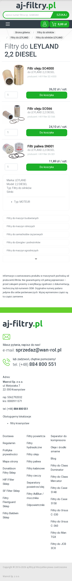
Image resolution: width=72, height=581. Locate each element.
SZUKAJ (62, 15)
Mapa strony (10, 461)
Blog (53, 458)
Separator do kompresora (59, 438)
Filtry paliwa (34, 461)
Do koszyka (47, 95)
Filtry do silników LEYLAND (49, 37)
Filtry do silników (45, 32)
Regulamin (9, 443)
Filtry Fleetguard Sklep (9, 502)
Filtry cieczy (34, 475)
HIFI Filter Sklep (8, 482)
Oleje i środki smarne (58, 449)
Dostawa (8, 436)
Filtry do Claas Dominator (59, 467)
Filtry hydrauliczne (34, 445)
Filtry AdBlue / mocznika (35, 496)
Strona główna (22, 32)
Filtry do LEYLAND (19, 37)
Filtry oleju (33, 454)
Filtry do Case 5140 (59, 490)
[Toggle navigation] (8, 24)
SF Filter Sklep (11, 491)
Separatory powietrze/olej (35, 484)
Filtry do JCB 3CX (58, 546)
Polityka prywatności (10, 452)
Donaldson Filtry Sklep (9, 470)
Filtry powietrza (36, 436)
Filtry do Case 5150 (59, 501)
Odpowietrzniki (35, 505)
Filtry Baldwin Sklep (10, 515)
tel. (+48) (15, 408)
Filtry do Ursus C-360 (59, 523)
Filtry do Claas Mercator (59, 479)
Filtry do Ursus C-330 (59, 512)
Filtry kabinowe (36, 468)
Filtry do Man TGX (58, 535)
